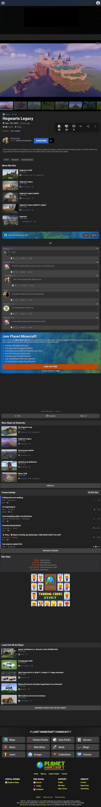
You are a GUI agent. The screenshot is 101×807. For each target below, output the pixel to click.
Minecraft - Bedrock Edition (11, 519)
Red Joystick (25, 666)
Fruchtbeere (26, 175)
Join (85, 235)
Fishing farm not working (12, 498)
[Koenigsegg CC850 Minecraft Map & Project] (9, 665)
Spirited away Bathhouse (27, 462)
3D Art (14, 114)
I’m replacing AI (8, 507)
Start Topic (94, 492)
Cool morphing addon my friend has (17, 516)
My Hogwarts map (25, 427)
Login (57, 371)
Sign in (94, 235)
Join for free (50, 367)
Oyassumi (6, 262)
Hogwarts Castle (25, 170)
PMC (3, 509)
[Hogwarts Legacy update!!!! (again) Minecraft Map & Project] (10, 209)
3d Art (6, 160)
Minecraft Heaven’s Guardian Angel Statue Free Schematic (40, 684)
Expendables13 (27, 221)
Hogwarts (15, 160)
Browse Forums (50, 551)
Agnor (5, 290)
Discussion (11, 509)
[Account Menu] (98, 3)
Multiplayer (26, 519)
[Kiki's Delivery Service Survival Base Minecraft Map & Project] (9, 699)
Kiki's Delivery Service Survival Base (32, 696)
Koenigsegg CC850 (25, 661)
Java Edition (11, 500)
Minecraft (23, 805)
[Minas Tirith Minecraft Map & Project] (9, 477)
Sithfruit (94, 537)
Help (3, 500)
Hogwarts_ (7, 304)
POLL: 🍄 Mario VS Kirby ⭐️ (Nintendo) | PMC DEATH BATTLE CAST (33, 535)
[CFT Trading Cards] (50, 606)
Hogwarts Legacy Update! (29, 193)
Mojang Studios (41, 805)
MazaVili (23, 689)
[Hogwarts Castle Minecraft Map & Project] (10, 174)
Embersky (15, 138)
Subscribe (41, 141)
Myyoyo (6, 248)
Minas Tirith (22, 474)
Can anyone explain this (12, 544)
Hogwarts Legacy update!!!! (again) (32, 205)
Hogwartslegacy (27, 160)
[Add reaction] (16, 258)
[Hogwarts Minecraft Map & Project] (10, 220)
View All (51, 486)
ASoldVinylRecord (94, 519)
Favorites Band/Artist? (11, 525)
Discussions (6, 528)
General (15, 528)
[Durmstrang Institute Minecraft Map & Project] (9, 454)
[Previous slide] (5, 71)
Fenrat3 (23, 677)
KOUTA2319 (24, 701)
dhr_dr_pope (26, 187)
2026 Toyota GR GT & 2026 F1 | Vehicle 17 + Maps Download (40, 672)
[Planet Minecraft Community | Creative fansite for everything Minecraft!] (50, 765)
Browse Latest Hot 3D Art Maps (50, 708)
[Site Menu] (3, 3)
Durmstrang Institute (26, 450)
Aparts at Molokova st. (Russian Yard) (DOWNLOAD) (38, 649)
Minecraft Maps (47, 411)
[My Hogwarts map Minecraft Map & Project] (9, 431)
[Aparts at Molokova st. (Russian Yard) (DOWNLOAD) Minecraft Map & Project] (9, 653)
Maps (7, 114)
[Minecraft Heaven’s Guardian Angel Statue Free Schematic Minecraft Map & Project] (9, 688)
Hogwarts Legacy (26, 182)
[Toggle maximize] (97, 43)
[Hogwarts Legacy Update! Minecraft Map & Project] (10, 197)
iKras (22, 654)
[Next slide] (95, 71)
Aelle (95, 500)
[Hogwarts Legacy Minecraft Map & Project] (10, 185)
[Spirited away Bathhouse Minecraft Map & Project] (9, 466)
